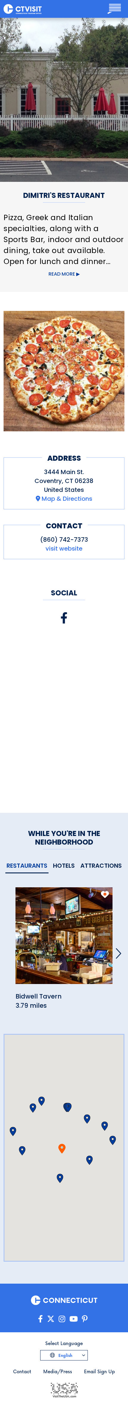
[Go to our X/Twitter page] (50, 1319)
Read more (62, 274)
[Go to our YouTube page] (73, 1319)
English (64, 1355)
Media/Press (57, 1371)
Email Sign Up (99, 1371)
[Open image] (64, 371)
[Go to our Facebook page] (40, 1319)
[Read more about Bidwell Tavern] (64, 939)
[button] (89, 1160)
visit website (64, 548)
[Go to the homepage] (23, 9)
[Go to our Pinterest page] (85, 1319)
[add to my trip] (105, 894)
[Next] (118, 953)
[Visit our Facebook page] (64, 618)
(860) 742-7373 (64, 539)
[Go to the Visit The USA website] (64, 1389)
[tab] (27, 866)
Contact (22, 1371)
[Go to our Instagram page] (62, 1319)
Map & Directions (67, 499)
